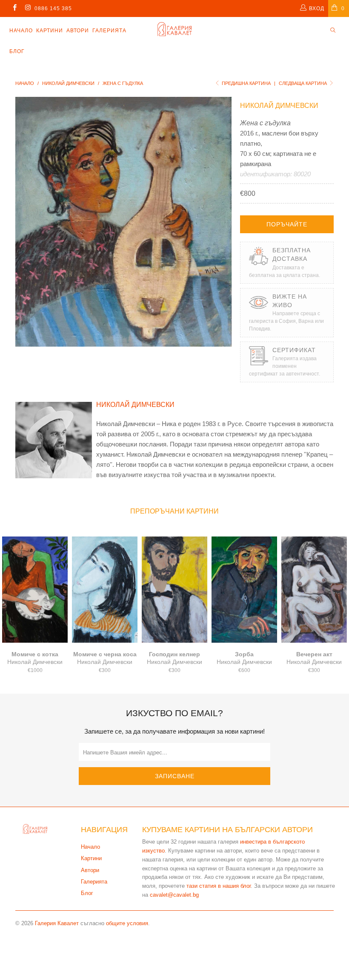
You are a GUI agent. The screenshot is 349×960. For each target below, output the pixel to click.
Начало (21, 31)
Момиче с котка (35, 589)
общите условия (127, 923)
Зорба (244, 589)
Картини (49, 31)
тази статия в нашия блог (218, 886)
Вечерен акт (314, 589)
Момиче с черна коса (104, 589)
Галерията (109, 31)
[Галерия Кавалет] (174, 29)
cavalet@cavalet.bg (174, 895)
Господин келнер (174, 589)
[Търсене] (332, 30)
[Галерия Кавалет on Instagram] (27, 8)
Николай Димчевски (279, 105)
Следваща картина (303, 83)
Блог (17, 51)
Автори (77, 31)
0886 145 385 (53, 8)
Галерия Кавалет (57, 923)
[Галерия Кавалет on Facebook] (14, 8)
